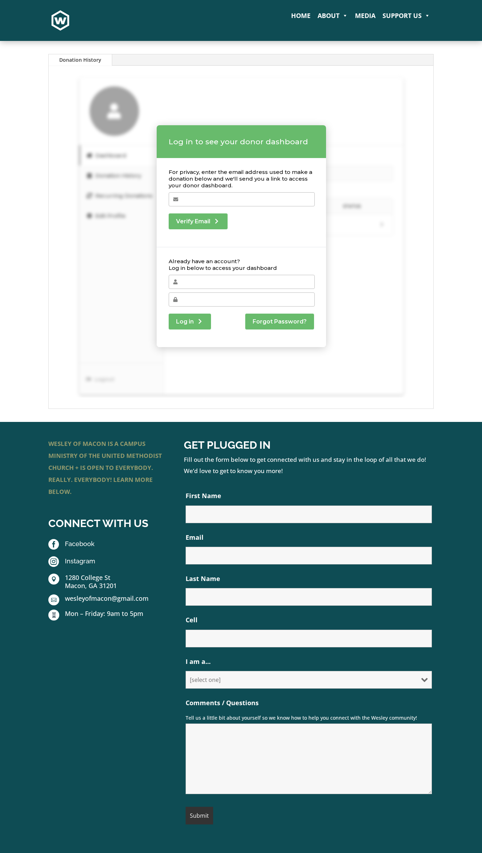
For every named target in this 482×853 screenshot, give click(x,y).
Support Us (402, 15)
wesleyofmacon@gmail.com (107, 598)
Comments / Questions (222, 702)
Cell (192, 620)
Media (365, 15)
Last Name (203, 578)
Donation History (80, 59)
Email (195, 537)
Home (301, 15)
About (328, 15)
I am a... (198, 661)
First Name (203, 495)
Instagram (80, 561)
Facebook (80, 544)
